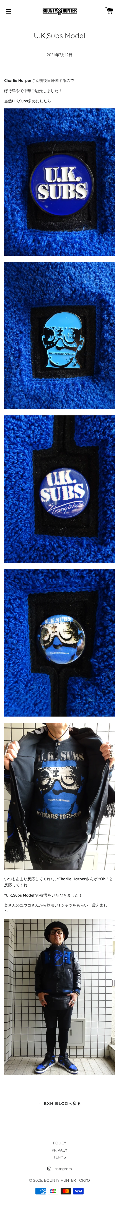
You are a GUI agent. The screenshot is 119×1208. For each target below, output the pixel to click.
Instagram (62, 1168)
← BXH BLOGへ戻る (59, 1103)
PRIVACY (59, 1150)
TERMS (59, 1157)
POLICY (59, 1143)
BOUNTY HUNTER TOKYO (67, 1180)
